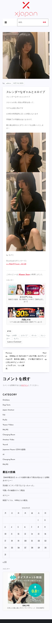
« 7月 (5, 562)
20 (25, 541)
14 (32, 534)
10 (5, 534)
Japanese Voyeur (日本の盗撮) (14, 450)
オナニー (6, 495)
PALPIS (5, 430)
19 (18, 541)
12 (18, 534)
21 (32, 541)
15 (38, 534)
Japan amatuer (8, 410)
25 (12, 548)
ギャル (34, 336)
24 (5, 548)
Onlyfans (6, 400)
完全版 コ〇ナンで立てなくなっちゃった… (18, 486)
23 (45, 541)
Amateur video (8, 440)
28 (32, 548)
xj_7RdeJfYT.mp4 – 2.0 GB (16, 264)
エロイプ (24, 336)
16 (45, 534)
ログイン (24, 385)
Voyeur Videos (8, 425)
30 (45, 548)
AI (3, 454)
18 (12, 541)
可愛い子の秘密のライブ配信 (14, 490)
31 (5, 554)
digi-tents (6, 405)
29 (39, 548)
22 (39, 541)
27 (25, 548)
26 (19, 548)
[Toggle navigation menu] (6, 22)
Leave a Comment (14, 341)
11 (11, 534)
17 (5, 541)
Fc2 (10, 331)
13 (25, 534)
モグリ (16, 339)
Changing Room (9, 435)
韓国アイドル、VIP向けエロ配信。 (16, 500)
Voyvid (5, 445)
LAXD (14, 336)
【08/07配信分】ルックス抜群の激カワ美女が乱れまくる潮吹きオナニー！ (26, 479)
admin (8, 83)
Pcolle (5, 420)
